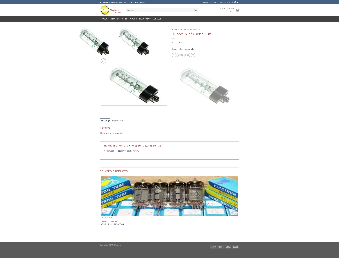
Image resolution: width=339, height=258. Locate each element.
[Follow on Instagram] (235, 2)
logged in (120, 150)
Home (174, 29)
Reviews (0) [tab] (105, 121)
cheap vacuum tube (190, 29)
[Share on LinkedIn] (193, 55)
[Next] (109, 59)
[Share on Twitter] (179, 55)
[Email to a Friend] (183, 55)
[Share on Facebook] (174, 55)
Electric (115, 19)
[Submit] (195, 10)
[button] (222, 8)
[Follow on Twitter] (237, 2)
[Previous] (101, 108)
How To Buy (145, 19)
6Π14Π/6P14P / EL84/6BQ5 (112, 224)
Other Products (129, 19)
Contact (157, 19)
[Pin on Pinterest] (188, 55)
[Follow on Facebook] (232, 2)
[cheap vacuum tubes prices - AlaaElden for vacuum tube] (111, 10)
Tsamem (118, 245)
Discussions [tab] (118, 121)
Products (105, 19)
